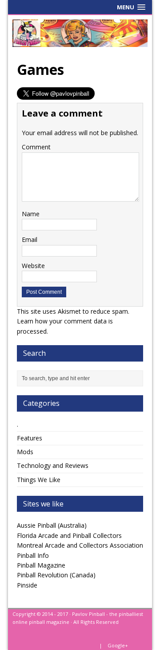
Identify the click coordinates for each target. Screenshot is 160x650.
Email (29, 239)
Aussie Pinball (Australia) (52, 525)
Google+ (118, 645)
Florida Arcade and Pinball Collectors (69, 535)
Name (31, 214)
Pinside (27, 585)
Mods (25, 452)
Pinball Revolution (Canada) (56, 575)
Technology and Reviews (52, 465)
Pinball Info (33, 555)
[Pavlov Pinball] (80, 33)
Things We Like (38, 479)
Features (29, 438)
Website (33, 265)
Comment (36, 147)
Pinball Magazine (41, 565)
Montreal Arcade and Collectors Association (80, 545)
